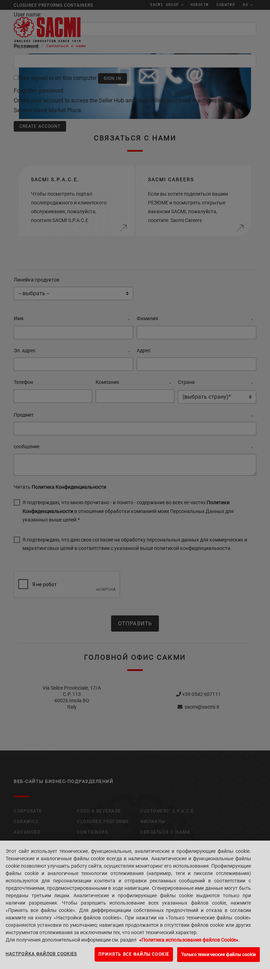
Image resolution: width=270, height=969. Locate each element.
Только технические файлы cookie (218, 954)
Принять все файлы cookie (133, 954)
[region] (135, 905)
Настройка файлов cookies (41, 953)
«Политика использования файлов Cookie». (189, 940)
